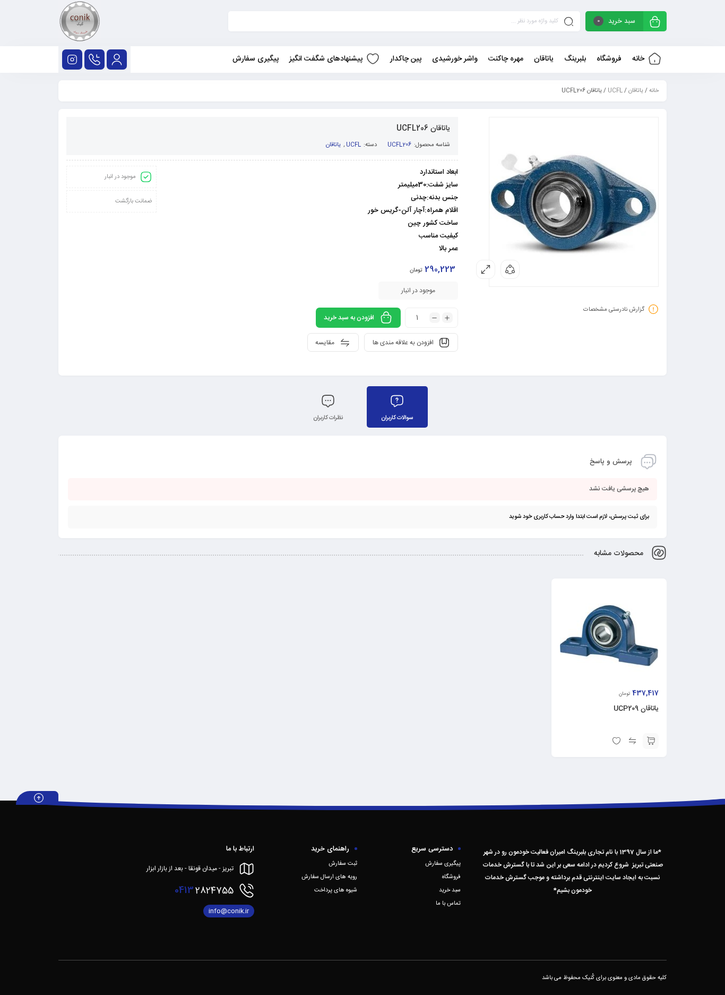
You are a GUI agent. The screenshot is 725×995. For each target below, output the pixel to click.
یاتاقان (635, 91)
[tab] (397, 407)
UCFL (615, 91)
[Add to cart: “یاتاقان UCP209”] (651, 741)
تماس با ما (448, 903)
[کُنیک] (79, 23)
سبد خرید (450, 890)
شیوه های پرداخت (335, 890)
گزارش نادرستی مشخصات (613, 309)
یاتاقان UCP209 (636, 709)
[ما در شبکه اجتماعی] (72, 59)
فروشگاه (451, 877)
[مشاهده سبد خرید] (655, 22)
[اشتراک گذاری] (510, 269)
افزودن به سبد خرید (349, 317)
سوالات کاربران (397, 418)
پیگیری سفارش (443, 864)
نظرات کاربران (328, 418)
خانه (654, 91)
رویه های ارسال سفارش (329, 877)
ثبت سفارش (343, 864)
